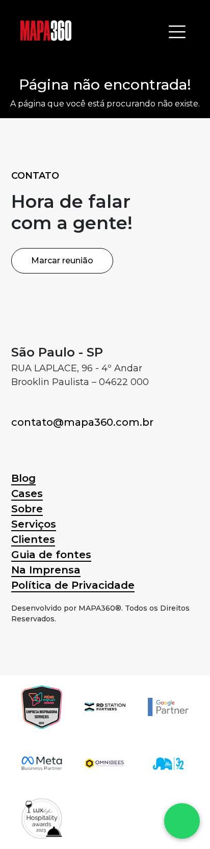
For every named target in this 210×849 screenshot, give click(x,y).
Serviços (33, 524)
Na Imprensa (46, 570)
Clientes (33, 539)
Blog (23, 478)
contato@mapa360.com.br (82, 422)
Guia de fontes (51, 555)
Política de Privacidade (73, 585)
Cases (27, 493)
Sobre (27, 509)
